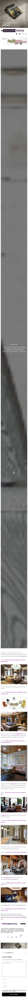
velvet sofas (10, 932)
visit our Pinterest (10, 917)
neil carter (10, 931)
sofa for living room (19, 931)
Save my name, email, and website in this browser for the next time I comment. (14, 991)
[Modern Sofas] (13, 30)
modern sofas (23, 656)
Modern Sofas (14, 344)
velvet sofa (3, 932)
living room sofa (20, 929)
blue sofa (6, 928)
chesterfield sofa (13, 928)
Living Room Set (11, 929)
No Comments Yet (9, 952)
